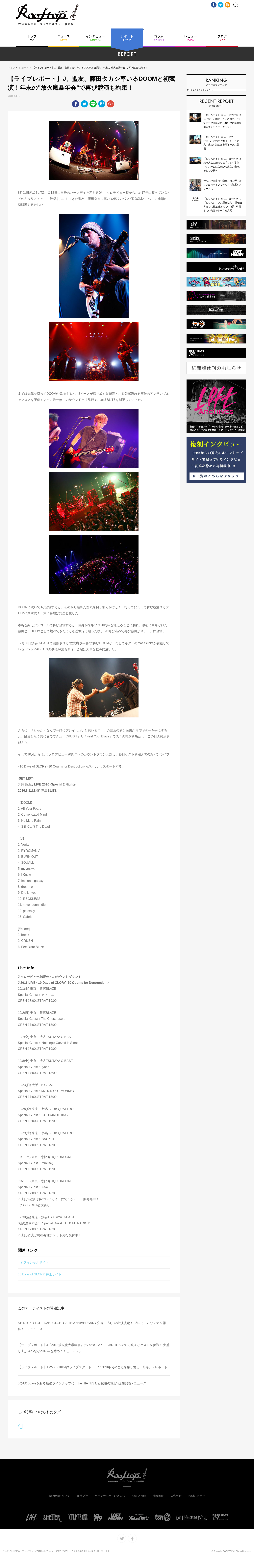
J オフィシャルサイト (33, 1262)
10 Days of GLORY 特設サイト (40, 1274)
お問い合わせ (196, 1495)
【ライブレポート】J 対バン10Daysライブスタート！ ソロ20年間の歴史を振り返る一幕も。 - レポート (92, 1367)
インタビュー (95, 38)
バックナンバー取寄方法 (110, 1495)
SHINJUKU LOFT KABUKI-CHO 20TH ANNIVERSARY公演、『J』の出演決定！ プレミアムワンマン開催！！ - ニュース (92, 1326)
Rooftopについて (59, 1495)
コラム (159, 38)
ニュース (63, 38)
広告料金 (176, 1495)
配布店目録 (139, 1495)
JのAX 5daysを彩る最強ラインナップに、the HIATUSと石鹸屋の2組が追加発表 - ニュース (82, 1383)
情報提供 (158, 1495)
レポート (127, 38)
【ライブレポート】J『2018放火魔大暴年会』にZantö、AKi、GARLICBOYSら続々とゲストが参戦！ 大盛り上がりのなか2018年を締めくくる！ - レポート (93, 1348)
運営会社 (82, 1495)
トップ (32, 38)
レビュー (190, 38)
